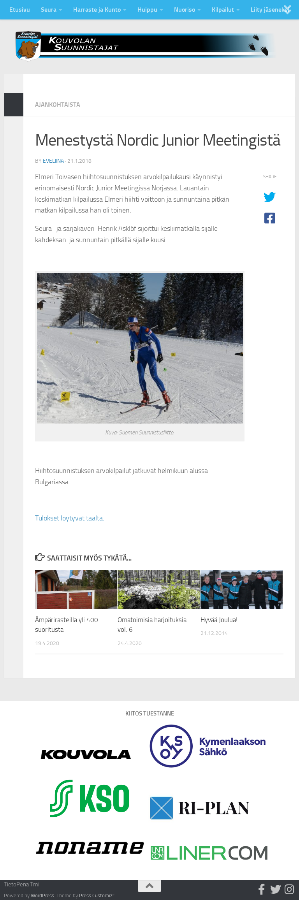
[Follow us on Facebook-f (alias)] (261, 889)
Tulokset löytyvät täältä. (70, 518)
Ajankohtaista (57, 104)
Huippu (147, 9)
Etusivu (19, 9)
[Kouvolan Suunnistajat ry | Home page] (149, 46)
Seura (48, 9)
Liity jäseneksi (270, 9)
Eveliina (53, 161)
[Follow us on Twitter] (275, 889)
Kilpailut (223, 9)
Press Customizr (96, 895)
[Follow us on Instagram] (289, 889)
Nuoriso (184, 9)
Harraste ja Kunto (97, 9)
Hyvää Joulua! (219, 620)
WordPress (42, 895)
